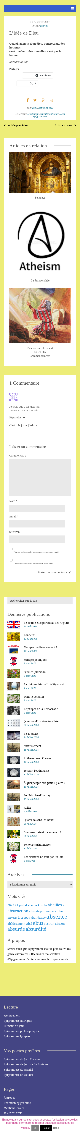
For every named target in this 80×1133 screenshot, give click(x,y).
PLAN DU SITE (13, 1113)
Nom (13, 501)
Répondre (15, 417)
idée (51, 107)
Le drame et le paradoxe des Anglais (46, 622)
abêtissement (16, 924)
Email (13, 516)
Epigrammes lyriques (17, 1036)
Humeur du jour (14, 1026)
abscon (60, 924)
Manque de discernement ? (40, 647)
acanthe (57, 911)
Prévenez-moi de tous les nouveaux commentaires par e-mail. (36, 552)
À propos (9, 1097)
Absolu (42, 905)
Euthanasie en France (37, 758)
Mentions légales (14, 1108)
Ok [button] (35, 1128)
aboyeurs (12, 917)
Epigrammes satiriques (18, 1020)
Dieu (34, 107)
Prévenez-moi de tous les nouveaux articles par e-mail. (34, 563)
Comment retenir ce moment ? (42, 832)
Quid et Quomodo (35, 672)
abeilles (55, 904)
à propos (24, 917)
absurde (16, 929)
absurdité (36, 929)
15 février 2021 (41, 22)
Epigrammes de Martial (18, 1069)
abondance (38, 917)
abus (38, 923)
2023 (10, 905)
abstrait (49, 924)
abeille (32, 905)
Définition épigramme (17, 1103)
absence (56, 916)
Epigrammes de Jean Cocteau (22, 1059)
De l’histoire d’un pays (38, 795)
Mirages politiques (35, 659)
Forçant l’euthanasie (36, 770)
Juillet (27, 807)
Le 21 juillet (31, 733)
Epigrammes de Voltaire (18, 1075)
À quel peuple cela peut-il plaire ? (44, 783)
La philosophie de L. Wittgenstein (44, 684)
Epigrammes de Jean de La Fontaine (26, 1064)
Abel (29, 924)
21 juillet (21, 905)
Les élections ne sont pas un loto (43, 857)
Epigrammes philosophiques (43, 114)
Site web (14, 532)
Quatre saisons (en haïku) (39, 820)
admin (44, 25)
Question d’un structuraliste (41, 721)
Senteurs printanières (37, 844)
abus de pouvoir (40, 911)
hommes (43, 107)
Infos (55, 1127)
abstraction (17, 910)
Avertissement (32, 746)
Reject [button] (46, 1127)
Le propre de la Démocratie (41, 709)
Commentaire (17, 455)
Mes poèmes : (12, 1015)
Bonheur (29, 635)
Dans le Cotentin (34, 696)
